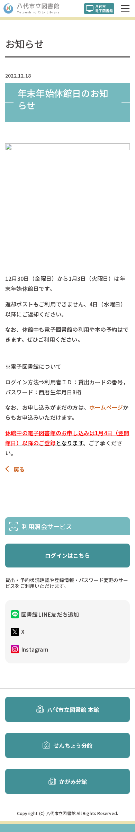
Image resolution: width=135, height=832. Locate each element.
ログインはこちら (67, 555)
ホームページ (106, 407)
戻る (19, 469)
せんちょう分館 (72, 745)
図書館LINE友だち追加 (50, 614)
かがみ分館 (73, 781)
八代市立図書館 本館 (73, 709)
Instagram (34, 649)
